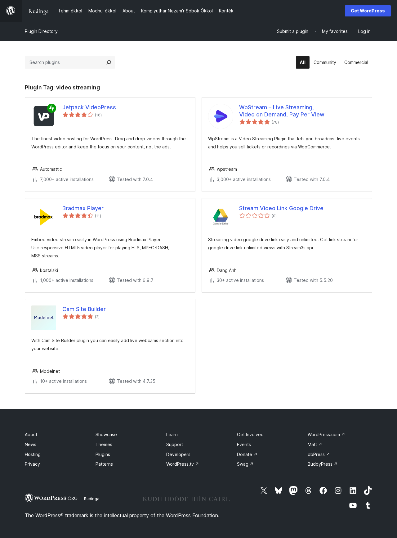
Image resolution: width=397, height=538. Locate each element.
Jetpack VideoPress (89, 107)
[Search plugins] (109, 62)
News (30, 444)
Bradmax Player (83, 208)
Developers (178, 454)
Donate (247, 454)
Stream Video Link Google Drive (281, 208)
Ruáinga (92, 498)
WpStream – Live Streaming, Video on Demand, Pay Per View (281, 111)
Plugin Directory (41, 31)
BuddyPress (323, 464)
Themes (104, 444)
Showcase (106, 434)
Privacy (32, 464)
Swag (245, 464)
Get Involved (250, 434)
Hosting (33, 454)
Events (244, 444)
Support (174, 444)
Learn (172, 434)
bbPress (319, 454)
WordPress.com (326, 434)
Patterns (104, 464)
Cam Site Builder (84, 309)
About (31, 434)
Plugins (103, 454)
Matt (315, 444)
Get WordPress (368, 10)
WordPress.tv (182, 464)
